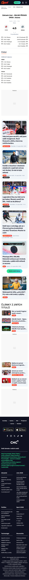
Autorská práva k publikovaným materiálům (14, 566)
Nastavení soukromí (9, 572)
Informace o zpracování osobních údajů (12, 570)
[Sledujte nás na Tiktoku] (18, 436)
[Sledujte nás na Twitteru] (14, 436)
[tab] (3, 52)
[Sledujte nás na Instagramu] (11, 436)
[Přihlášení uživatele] (22, 2)
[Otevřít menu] (26, 2)
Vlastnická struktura (19, 572)
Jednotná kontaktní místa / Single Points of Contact (14, 574)
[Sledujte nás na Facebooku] (7, 436)
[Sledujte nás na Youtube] (21, 436)
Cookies (23, 570)
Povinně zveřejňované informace (17, 575)
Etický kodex (7, 575)
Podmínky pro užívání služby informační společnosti (14, 568)
